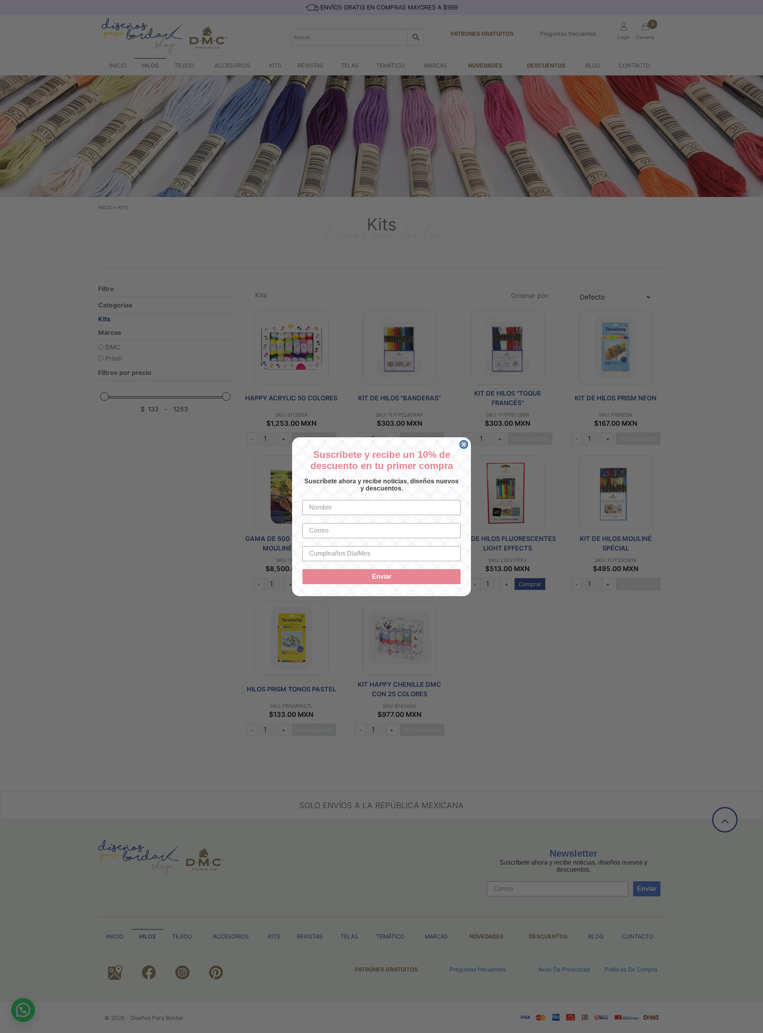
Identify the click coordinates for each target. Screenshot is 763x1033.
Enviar (381, 576)
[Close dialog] (464, 444)
